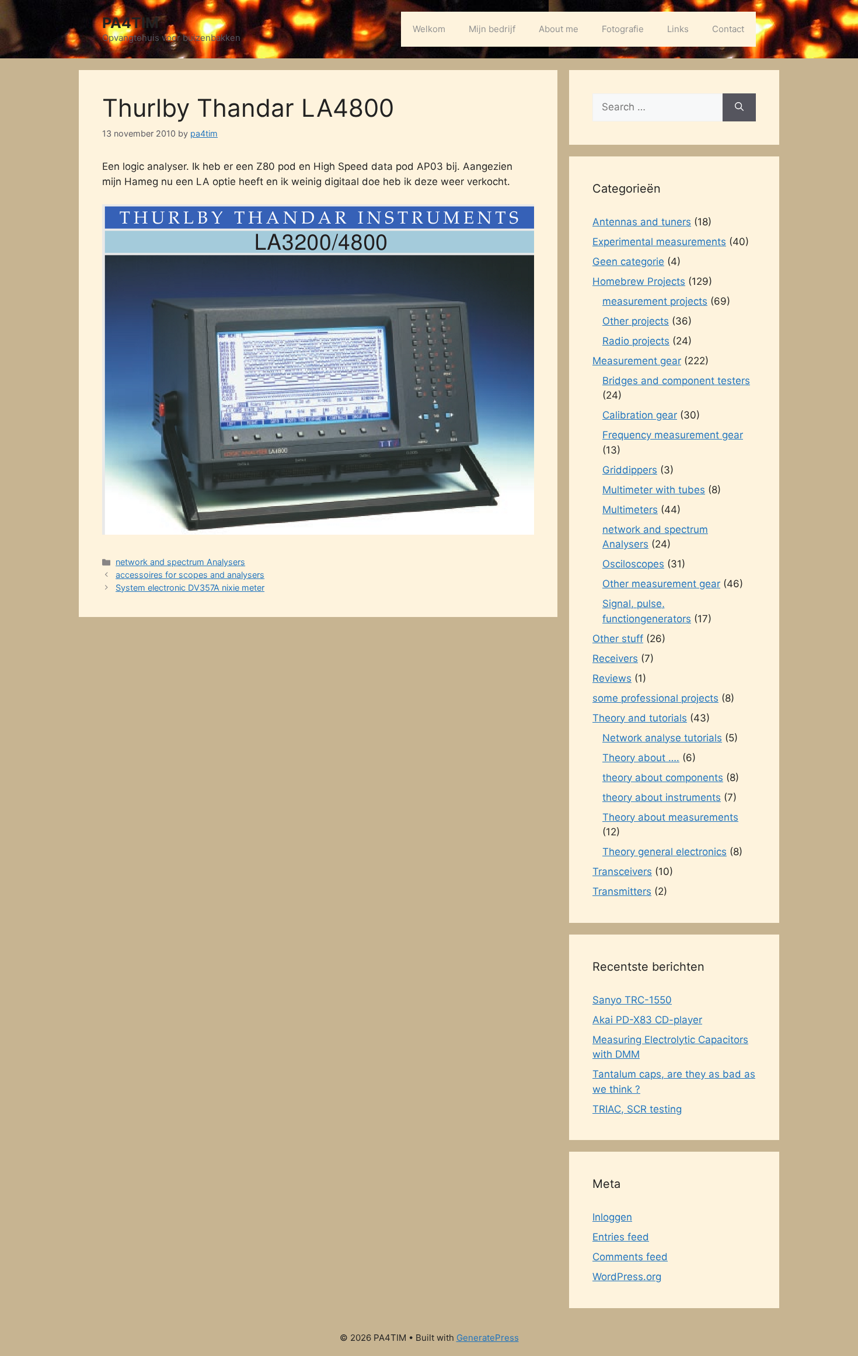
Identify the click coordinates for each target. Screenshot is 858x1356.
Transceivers (622, 871)
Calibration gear (639, 415)
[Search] (739, 107)
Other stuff (617, 638)
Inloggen (612, 1217)
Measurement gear (636, 361)
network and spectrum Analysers (180, 562)
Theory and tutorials (639, 718)
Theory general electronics (664, 851)
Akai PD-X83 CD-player (647, 1020)
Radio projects (635, 341)
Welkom (429, 28)
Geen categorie (628, 261)
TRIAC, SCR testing (637, 1109)
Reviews (612, 678)
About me (558, 28)
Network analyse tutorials (662, 738)
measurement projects (654, 301)
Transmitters (621, 891)
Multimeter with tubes (653, 490)
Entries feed (620, 1237)
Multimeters (630, 509)
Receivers (615, 658)
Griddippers (629, 470)
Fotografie (623, 28)
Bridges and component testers (676, 380)
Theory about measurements (670, 817)
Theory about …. (640, 758)
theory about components (662, 777)
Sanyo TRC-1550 (632, 1000)
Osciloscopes (633, 564)
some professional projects (655, 698)
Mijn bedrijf (492, 28)
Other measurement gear (661, 584)
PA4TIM (130, 23)
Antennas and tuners (641, 222)
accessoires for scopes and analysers (190, 575)
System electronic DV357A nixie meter (190, 587)
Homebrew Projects (638, 281)
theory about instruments (661, 797)
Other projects (635, 321)
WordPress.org (626, 1276)
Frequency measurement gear (672, 435)
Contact (728, 28)
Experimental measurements (659, 242)
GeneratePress (487, 1337)
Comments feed (630, 1257)
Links (678, 28)
